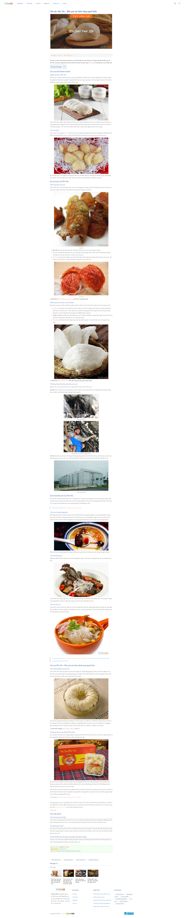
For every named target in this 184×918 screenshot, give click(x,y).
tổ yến (66, 133)
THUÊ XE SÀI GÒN (123, 901)
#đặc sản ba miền (68, 860)
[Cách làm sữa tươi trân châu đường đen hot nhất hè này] (56, 873)
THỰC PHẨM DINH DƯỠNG (121, 899)
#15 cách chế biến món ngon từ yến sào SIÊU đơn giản (76, 658)
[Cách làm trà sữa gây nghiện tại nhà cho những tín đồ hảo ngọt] (68, 873)
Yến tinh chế (56, 320)
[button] (63, 66)
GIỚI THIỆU (29, 3)
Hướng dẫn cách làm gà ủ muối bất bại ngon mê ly (93, 880)
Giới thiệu (75, 897)
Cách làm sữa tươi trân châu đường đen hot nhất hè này (56, 881)
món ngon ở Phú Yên (60, 807)
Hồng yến (55, 252)
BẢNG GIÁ (46, 3)
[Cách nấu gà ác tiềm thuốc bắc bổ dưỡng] (80, 873)
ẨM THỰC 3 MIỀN (124, 896)
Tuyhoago (91, 62)
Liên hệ (75, 894)
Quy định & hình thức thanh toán (102, 900)
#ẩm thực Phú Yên (56, 860)
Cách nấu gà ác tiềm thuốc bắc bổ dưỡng (80, 880)
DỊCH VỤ (38, 3)
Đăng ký (75, 900)
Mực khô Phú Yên (63, 380)
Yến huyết (55, 257)
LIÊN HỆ (65, 3)
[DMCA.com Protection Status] (70, 913)
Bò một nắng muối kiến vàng (65, 299)
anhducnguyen (55, 847)
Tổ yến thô (56, 308)
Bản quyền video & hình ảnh (101, 906)
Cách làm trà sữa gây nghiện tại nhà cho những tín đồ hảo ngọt (68, 881)
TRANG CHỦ (20, 3)
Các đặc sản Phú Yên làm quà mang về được (69, 797)
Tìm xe (75, 903)
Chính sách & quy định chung (101, 894)
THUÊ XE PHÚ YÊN (120, 903)
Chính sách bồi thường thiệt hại (102, 903)
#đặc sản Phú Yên (80, 860)
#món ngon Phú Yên (93, 860)
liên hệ (54, 851)
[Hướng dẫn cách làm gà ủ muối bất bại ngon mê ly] (92, 873)
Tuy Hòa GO (63, 913)
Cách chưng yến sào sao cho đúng (72, 508)
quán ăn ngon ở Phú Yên (68, 728)
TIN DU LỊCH (56, 3)
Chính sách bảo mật (99, 897)
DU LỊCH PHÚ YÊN (119, 894)
